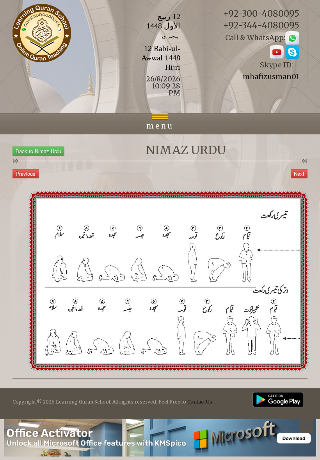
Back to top (306, 427)
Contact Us (199, 402)
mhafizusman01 (271, 76)
